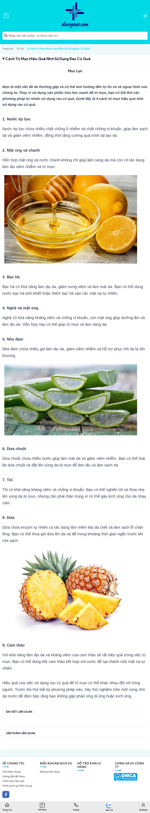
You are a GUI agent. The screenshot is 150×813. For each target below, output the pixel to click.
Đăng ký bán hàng (49, 771)
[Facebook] (5, 794)
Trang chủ (7, 48)
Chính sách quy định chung (17, 785)
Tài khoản (143, 810)
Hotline (76, 810)
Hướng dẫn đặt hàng (13, 776)
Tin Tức (20, 48)
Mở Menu (42, 809)
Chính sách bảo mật (13, 781)
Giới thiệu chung (11, 771)
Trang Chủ (7, 810)
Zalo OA (109, 810)
